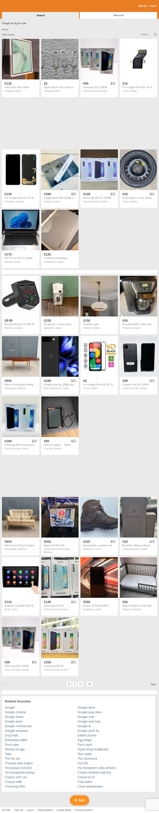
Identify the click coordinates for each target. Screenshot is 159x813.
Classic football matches (94, 772)
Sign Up (142, 6)
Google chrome (15, 712)
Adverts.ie (17, 6)
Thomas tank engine (19, 763)
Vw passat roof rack (18, 768)
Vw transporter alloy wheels (97, 768)
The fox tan (12, 758)
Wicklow (48, 552)
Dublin (17, 91)
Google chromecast (18, 726)
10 (89, 684)
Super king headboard (93, 749)
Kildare (20, 201)
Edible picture (87, 735)
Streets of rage (15, 749)
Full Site (6, 810)
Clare (14, 609)
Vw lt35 (83, 763)
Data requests (45, 810)
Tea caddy (85, 754)
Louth (98, 549)
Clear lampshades (90, 786)
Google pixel (13, 721)
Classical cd (86, 777)
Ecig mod (11, 735)
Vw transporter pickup (20, 772)
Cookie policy (64, 810)
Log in (30, 810)
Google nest (86, 716)
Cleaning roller (15, 786)
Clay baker (85, 781)
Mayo (58, 328)
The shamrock (87, 758)
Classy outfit (13, 781)
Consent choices (84, 810)
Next (153, 684)
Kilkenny (21, 388)
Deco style (85, 744)
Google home (14, 716)
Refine (145, 34)
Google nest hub (89, 721)
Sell (81, 800)
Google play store (90, 712)
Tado (8, 754)
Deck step (12, 744)
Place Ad (119, 15)
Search (41, 15)
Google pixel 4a (88, 730)
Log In (153, 6)
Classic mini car (16, 777)
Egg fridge (85, 740)
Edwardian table (16, 740)
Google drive (86, 707)
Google (10, 707)
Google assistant (16, 730)
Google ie (84, 726)
